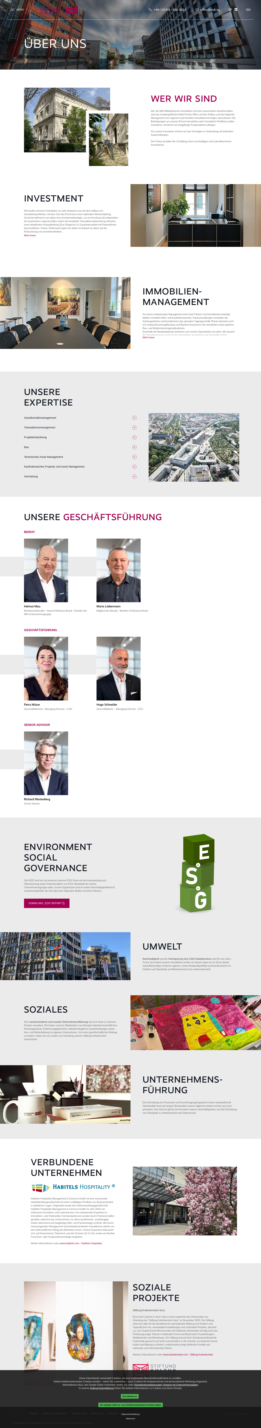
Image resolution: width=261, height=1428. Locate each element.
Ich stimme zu (130, 1396)
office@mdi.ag (210, 9)
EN (248, 9)
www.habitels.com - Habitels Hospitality (81, 1243)
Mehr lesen (30, 235)
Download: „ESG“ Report (45, 903)
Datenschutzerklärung (102, 1388)
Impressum (130, 1419)
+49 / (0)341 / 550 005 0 (170, 9)
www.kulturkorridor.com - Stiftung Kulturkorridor (188, 1354)
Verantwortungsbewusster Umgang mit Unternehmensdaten (166, 1385)
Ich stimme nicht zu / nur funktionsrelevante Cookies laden (130, 1405)
